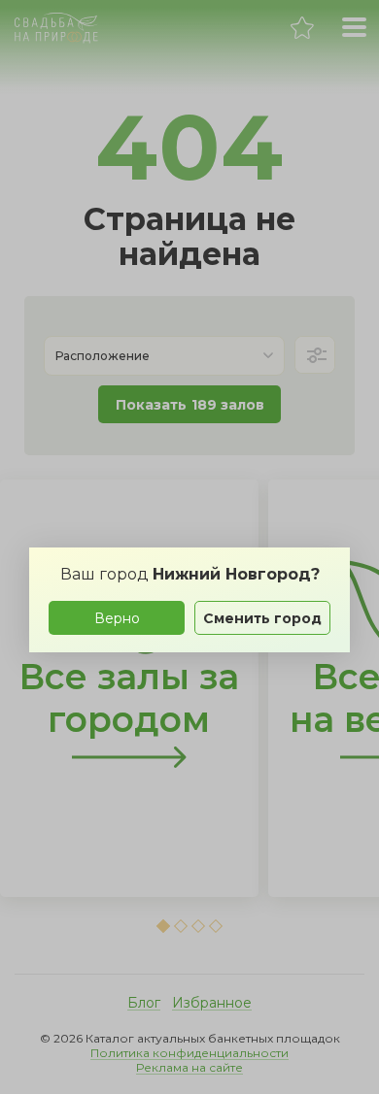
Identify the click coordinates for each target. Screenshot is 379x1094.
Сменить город (262, 618)
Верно (117, 618)
